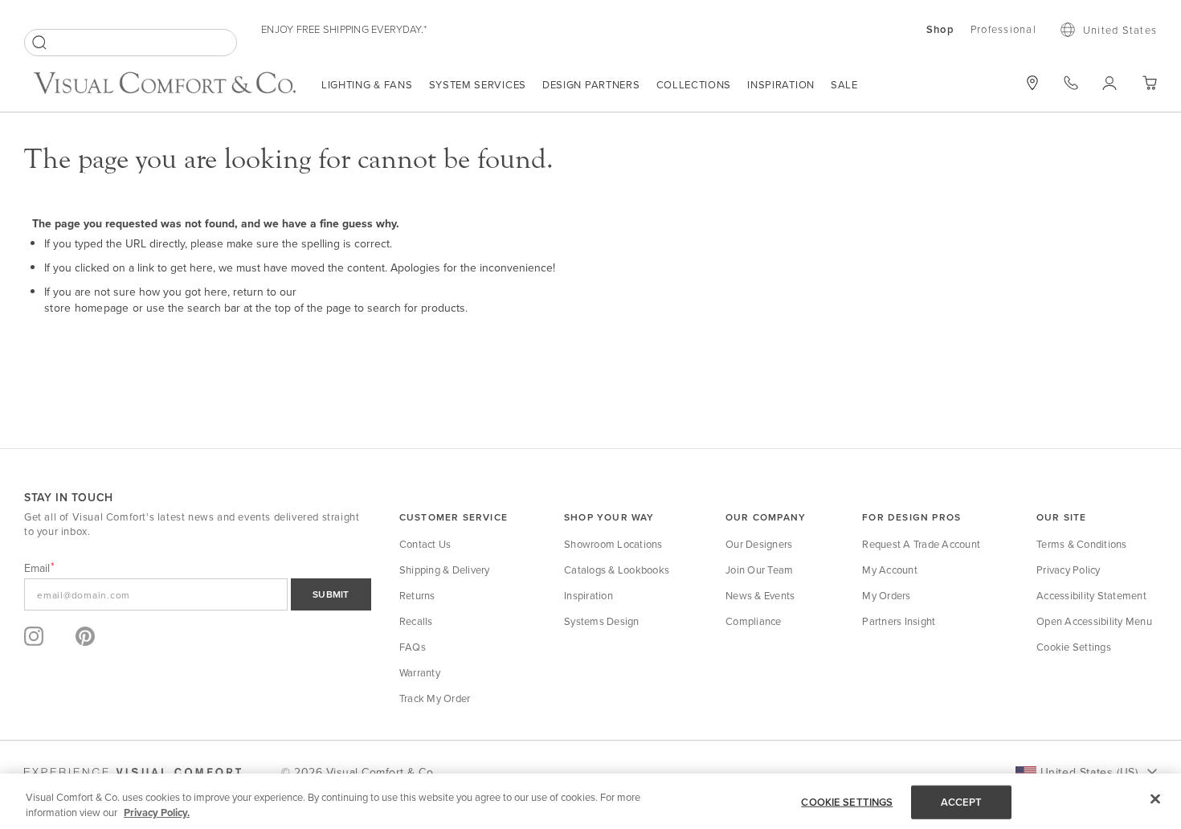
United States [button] (1120, 29)
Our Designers (758, 544)
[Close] (1155, 799)
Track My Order (435, 698)
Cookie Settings (1073, 646)
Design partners (591, 84)
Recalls (416, 621)
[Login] (1110, 83)
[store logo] (164, 85)
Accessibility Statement (1091, 595)
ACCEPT (962, 802)
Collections (694, 84)
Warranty (419, 672)
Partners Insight (898, 621)
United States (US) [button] (1089, 772)
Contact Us (425, 544)
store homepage (86, 308)
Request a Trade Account (921, 544)
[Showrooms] (1032, 83)
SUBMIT (331, 594)
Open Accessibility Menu (1094, 621)
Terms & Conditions (1081, 544)
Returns (417, 595)
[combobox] (130, 42)
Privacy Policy (1068, 569)
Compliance (753, 621)
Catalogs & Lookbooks (616, 569)
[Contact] (1071, 83)
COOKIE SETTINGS (847, 802)
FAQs (412, 646)
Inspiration (781, 84)
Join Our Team (759, 569)
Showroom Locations (613, 544)
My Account (889, 569)
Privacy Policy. (157, 812)
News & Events (760, 595)
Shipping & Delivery (444, 569)
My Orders (886, 595)
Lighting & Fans (367, 84)
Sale (844, 84)
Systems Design (602, 621)
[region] (590, 801)
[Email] (197, 594)
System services (478, 84)
